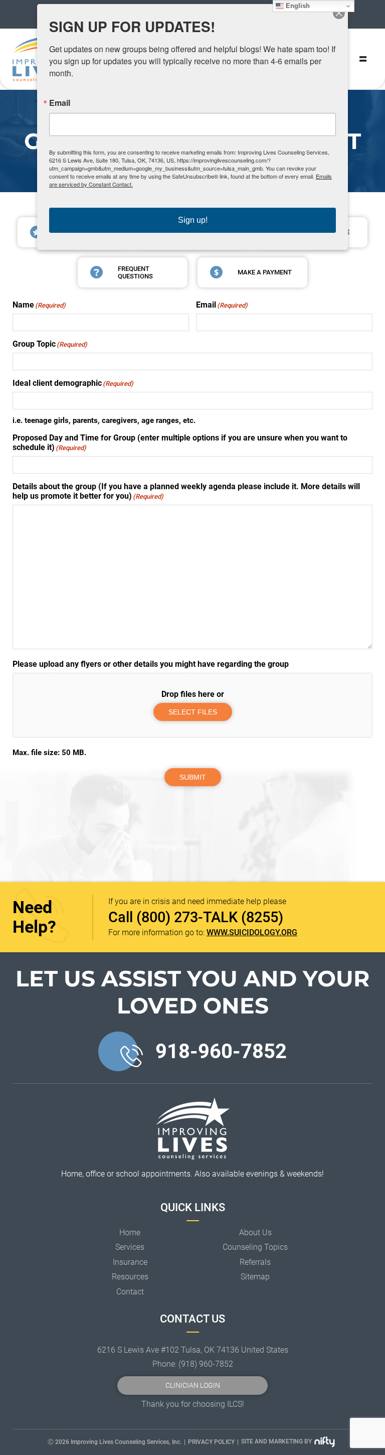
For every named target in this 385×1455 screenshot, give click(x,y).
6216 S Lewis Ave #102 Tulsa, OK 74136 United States (192, 1350)
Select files (192, 712)
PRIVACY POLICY (211, 1441)
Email (59, 103)
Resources (130, 1276)
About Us (255, 1232)
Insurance (130, 1262)
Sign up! (193, 220)
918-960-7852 (221, 1051)
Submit (192, 777)
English (297, 6)
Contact (130, 1291)
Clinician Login (192, 1385)
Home (129, 1232)
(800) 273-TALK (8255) (209, 917)
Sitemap (255, 1276)
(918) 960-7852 (205, 1364)
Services (129, 1247)
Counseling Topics (255, 1247)
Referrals (255, 1262)
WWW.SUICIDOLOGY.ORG (252, 932)
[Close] (339, 13)
